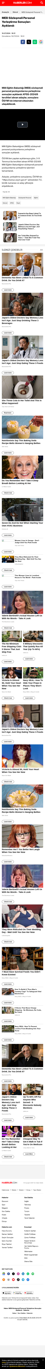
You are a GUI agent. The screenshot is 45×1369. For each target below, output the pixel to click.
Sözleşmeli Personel (24, 198)
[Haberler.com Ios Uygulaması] (7, 1292)
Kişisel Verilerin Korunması (29, 1242)
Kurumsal (28, 1227)
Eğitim (36, 198)
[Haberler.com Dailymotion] (28, 1280)
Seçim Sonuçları (8, 1237)
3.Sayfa (4, 1218)
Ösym (18, 203)
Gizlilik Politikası (30, 1234)
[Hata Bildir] (23, 1318)
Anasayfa (5, 12)
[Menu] (3, 2)
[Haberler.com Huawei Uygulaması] (29, 1292)
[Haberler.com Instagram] (18, 1274)
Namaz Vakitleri (7, 1234)
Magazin (5, 1208)
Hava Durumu (7, 1231)
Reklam (14, 1190)
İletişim (21, 1190)
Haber (14, 1313)
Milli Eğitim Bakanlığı (9, 198)
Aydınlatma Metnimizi (17, 1366)
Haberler (5, 1197)
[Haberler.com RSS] (4, 1280)
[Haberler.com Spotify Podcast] (33, 1274)
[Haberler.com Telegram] (23, 1280)
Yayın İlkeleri (37, 1190)
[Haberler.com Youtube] (13, 1280)
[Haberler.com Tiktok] (18, 1280)
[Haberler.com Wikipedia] (8, 1280)
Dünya (4, 1221)
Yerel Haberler (29, 1218)
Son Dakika (6, 1211)
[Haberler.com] (9, 1183)
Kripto (4, 1215)
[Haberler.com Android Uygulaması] (18, 1292)
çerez (4, 1362)
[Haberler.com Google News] (4, 1274)
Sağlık (26, 1201)
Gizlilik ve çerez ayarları (11, 1318)
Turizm (26, 1211)
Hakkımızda (5, 1190)
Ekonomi (5, 1201)
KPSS (12, 203)
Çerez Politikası (29, 1237)
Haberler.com (7, 1227)
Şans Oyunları (7, 1241)
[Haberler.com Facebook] (8, 1274)
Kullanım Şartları (30, 1231)
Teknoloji (27, 1205)
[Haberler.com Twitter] (13, 1274)
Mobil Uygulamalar (31, 1255)
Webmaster (28, 1251)
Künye (28, 1190)
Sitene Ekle (28, 1261)
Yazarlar (27, 1215)
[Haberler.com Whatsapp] (28, 1274)
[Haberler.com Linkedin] (23, 1274)
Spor (3, 1205)
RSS (25, 1258)
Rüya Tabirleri (7, 1244)
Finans (26, 1208)
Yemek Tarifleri (7, 1247)
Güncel (15, 12)
